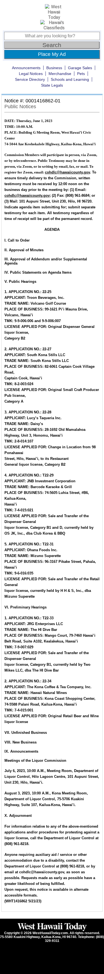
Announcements (26, 68)
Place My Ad (52, 54)
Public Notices (20, 106)
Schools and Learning (70, 79)
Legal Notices (31, 73)
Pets (81, 73)
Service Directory (30, 79)
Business (54, 68)
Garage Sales (80, 68)
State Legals (52, 85)
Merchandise (60, 73)
